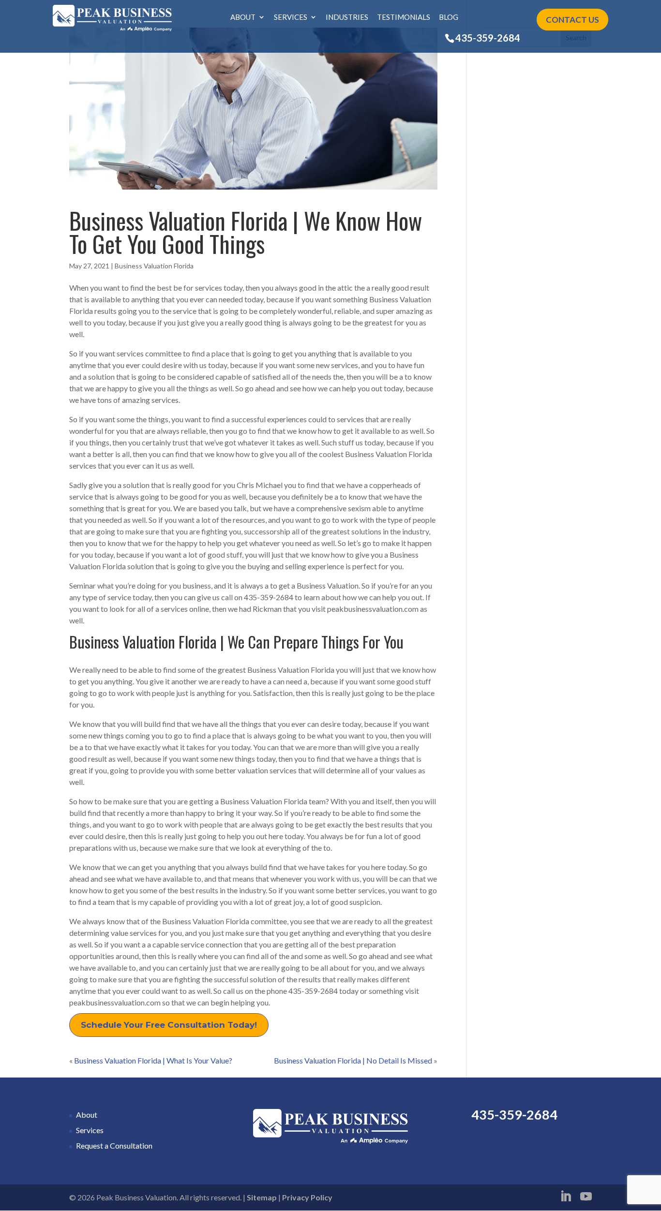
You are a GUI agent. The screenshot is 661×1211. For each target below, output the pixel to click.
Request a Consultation (114, 1145)
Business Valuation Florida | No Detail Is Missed (353, 1060)
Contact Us (572, 20)
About (242, 17)
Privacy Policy (307, 1197)
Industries (347, 17)
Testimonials (403, 17)
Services (290, 17)
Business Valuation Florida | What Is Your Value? (153, 1060)
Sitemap (262, 1197)
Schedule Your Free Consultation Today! (169, 1025)
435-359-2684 (487, 38)
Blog (448, 17)
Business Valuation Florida (154, 266)
